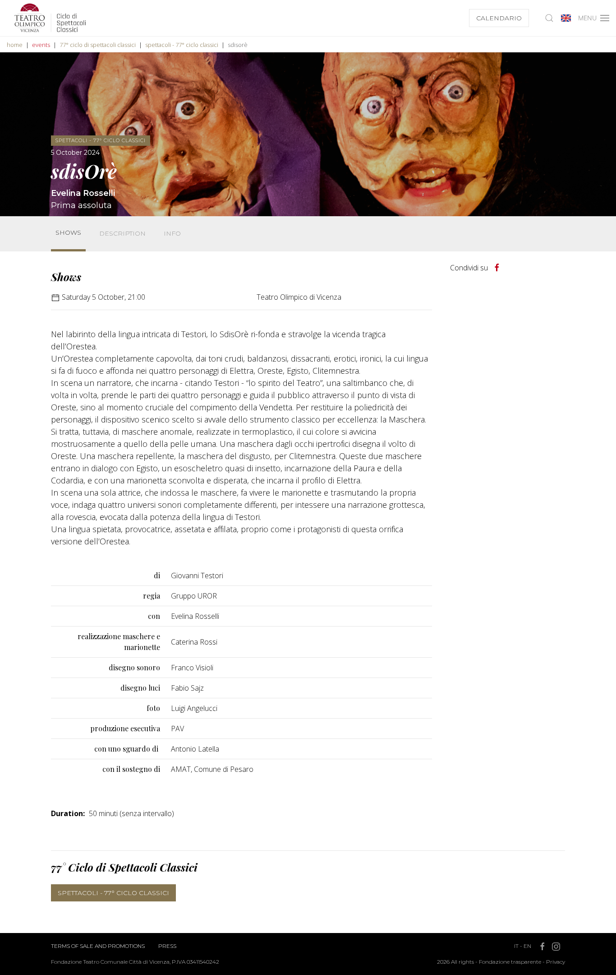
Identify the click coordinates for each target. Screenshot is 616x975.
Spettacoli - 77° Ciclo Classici (113, 893)
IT (516, 945)
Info (172, 233)
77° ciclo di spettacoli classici (98, 45)
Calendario (499, 18)
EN (527, 945)
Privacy (555, 961)
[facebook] (496, 267)
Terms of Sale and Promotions (98, 945)
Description (122, 233)
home (15, 45)
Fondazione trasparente (510, 961)
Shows (68, 232)
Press (167, 945)
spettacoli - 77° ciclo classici (181, 45)
